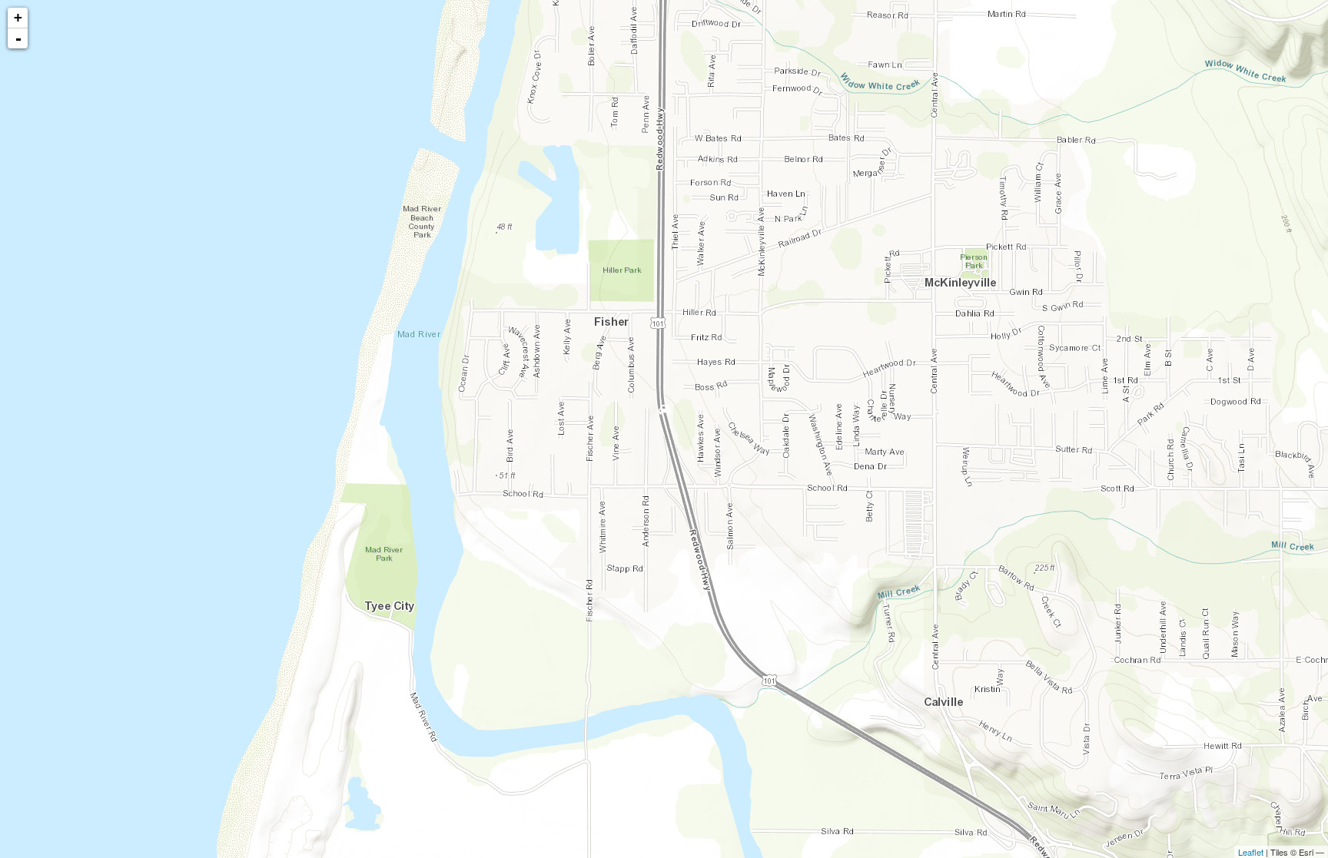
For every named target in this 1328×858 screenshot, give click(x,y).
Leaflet (1250, 852)
